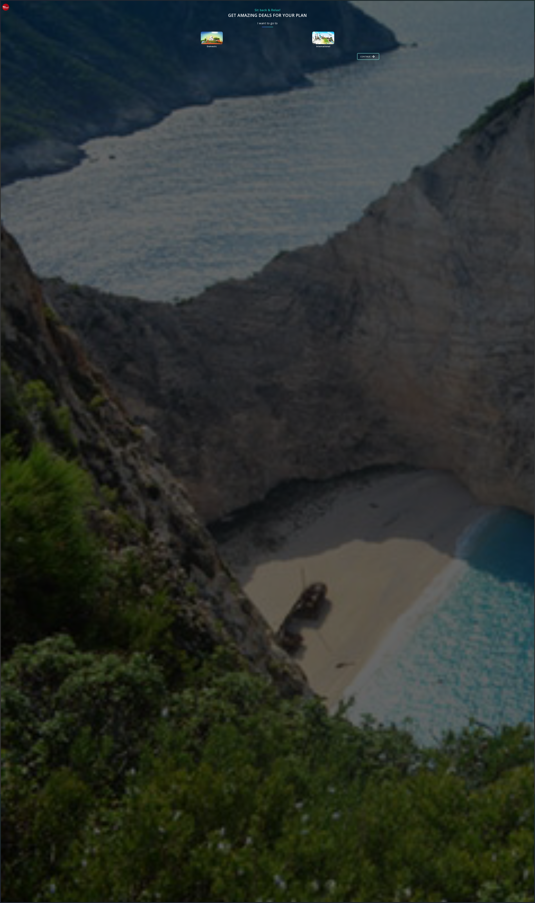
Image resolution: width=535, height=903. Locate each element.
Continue (365, 56)
